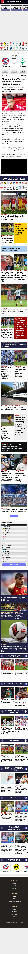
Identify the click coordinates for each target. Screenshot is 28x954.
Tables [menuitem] (19, 2)
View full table (14, 564)
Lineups (5, 71)
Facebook (14, 911)
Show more (14, 516)
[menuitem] (3, 1)
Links (14, 916)
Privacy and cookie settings (14, 901)
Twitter (14, 909)
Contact (14, 885)
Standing (14, 71)
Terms (14, 896)
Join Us (14, 888)
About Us (14, 883)
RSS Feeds (14, 914)
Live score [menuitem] (10, 2)
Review (23, 71)
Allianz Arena (14, 55)
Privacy (14, 898)
